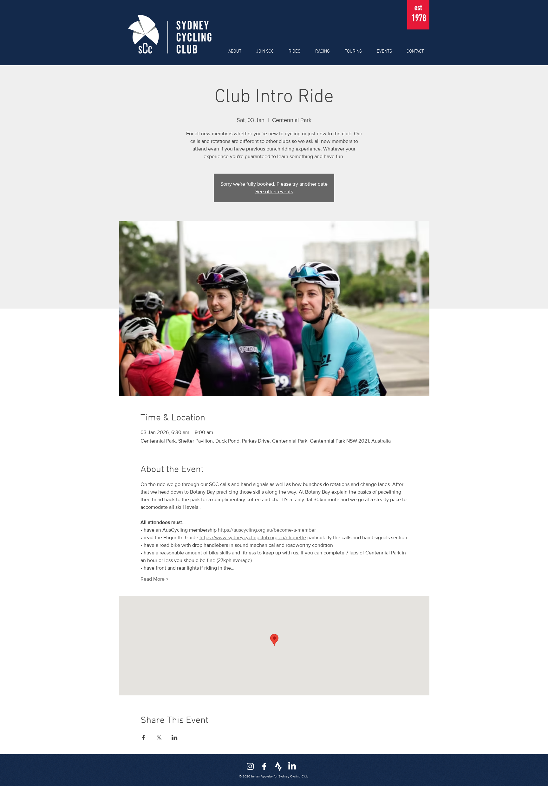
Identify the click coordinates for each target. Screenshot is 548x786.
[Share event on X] (159, 737)
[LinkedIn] (292, 766)
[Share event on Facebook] (143, 737)
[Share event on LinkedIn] (175, 737)
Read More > (154, 579)
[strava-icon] (278, 766)
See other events (274, 191)
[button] (232, 51)
